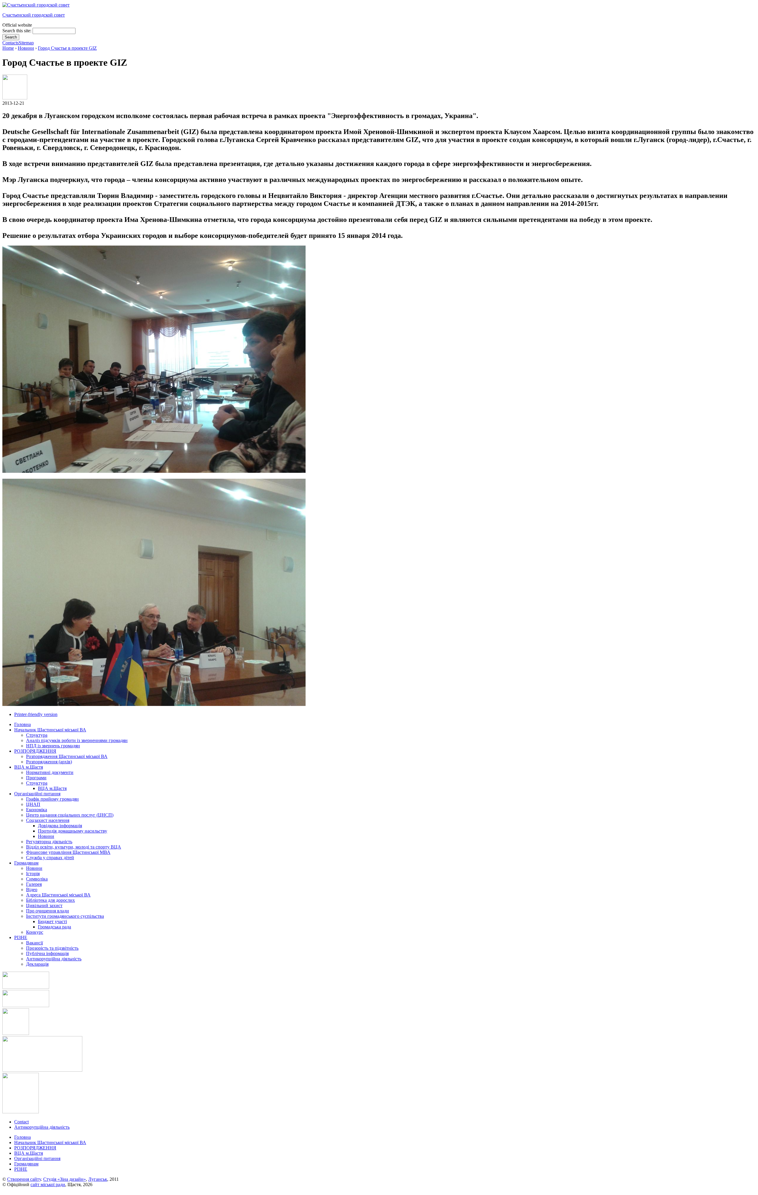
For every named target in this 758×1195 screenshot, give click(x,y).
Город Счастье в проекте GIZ (67, 48)
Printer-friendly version (35, 714)
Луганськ (97, 1179)
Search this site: (17, 30)
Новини (26, 48)
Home (8, 48)
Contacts (10, 42)
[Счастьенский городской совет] (36, 4)
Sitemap (26, 42)
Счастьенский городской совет (33, 14)
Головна (22, 1137)
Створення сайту (24, 1179)
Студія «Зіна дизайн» (64, 1179)
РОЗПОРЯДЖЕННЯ (35, 1147)
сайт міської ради (47, 1184)
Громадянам (26, 1163)
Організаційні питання (37, 1158)
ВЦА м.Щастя (28, 1153)
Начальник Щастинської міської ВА (50, 1142)
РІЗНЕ (20, 1169)
